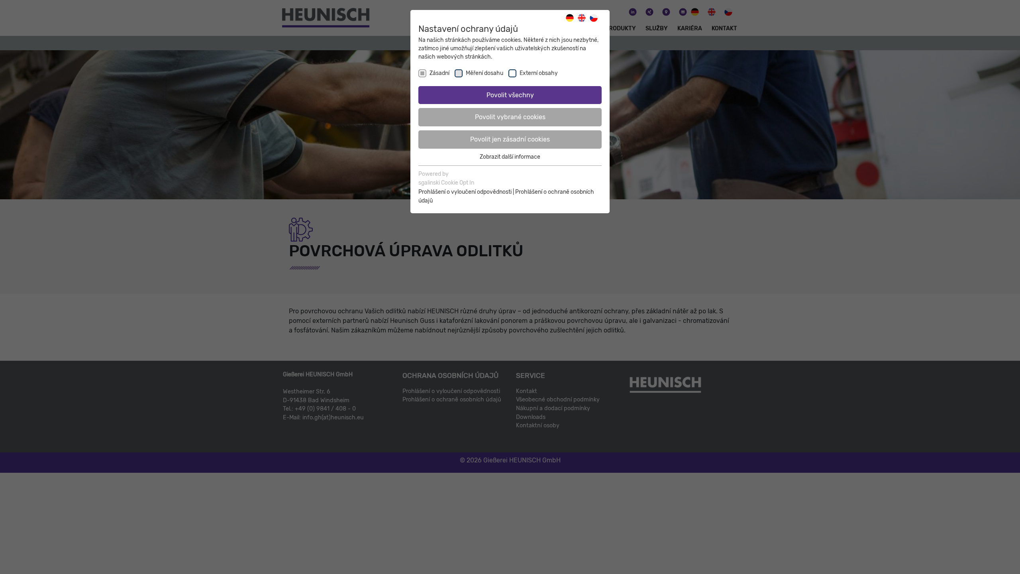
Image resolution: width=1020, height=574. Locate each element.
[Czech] (596, 18)
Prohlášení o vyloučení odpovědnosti (465, 192)
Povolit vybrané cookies (510, 117)
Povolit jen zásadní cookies (510, 139)
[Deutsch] (572, 18)
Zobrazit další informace (510, 156)
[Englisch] (584, 18)
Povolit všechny (510, 95)
